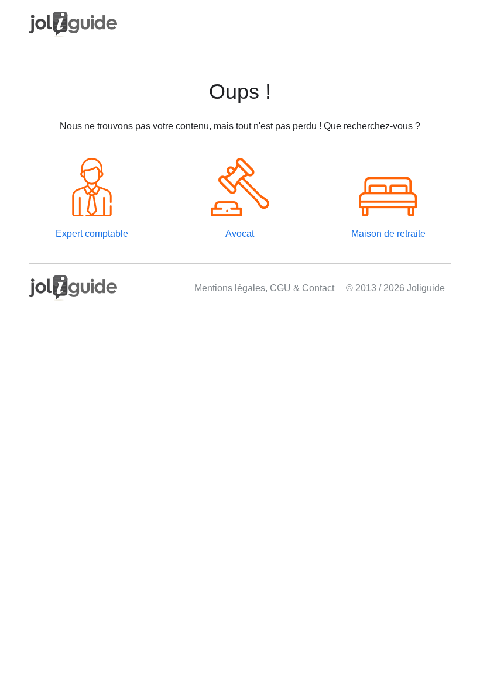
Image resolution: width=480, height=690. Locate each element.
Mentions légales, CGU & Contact (264, 288)
